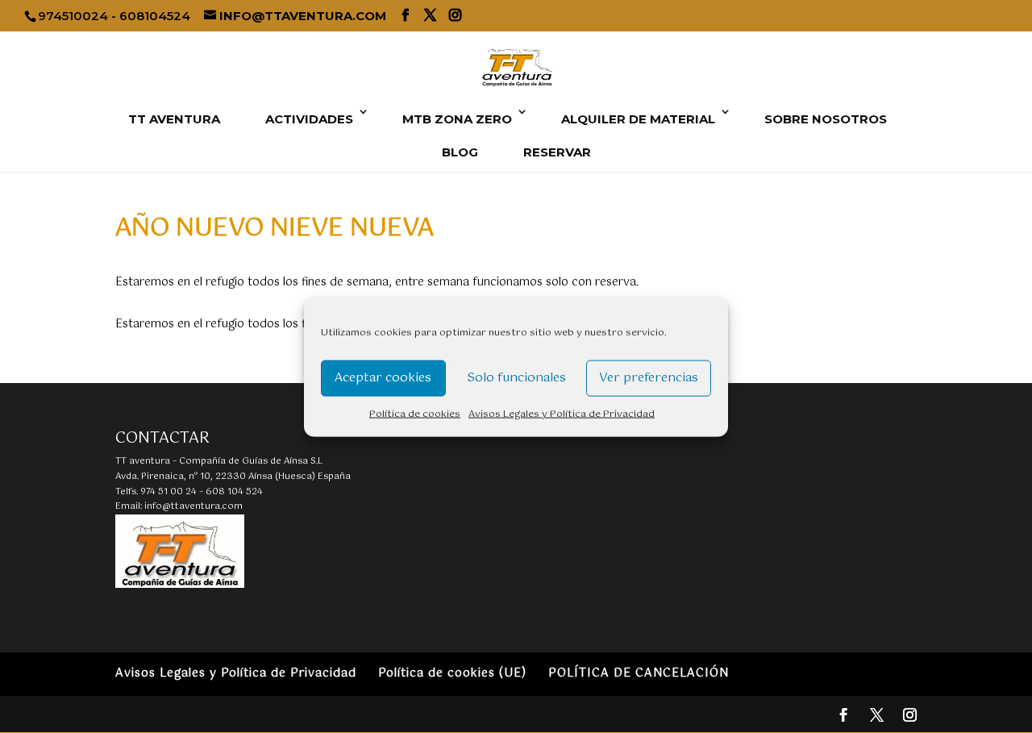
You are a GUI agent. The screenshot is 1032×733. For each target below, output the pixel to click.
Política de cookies (414, 414)
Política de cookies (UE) (452, 673)
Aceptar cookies (383, 378)
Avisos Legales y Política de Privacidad (561, 414)
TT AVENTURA (174, 119)
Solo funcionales (516, 378)
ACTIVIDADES (309, 119)
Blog (460, 152)
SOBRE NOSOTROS (825, 119)
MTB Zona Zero (457, 119)
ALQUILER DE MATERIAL (638, 119)
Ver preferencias (648, 378)
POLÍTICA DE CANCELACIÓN (638, 673)
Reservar (557, 152)
